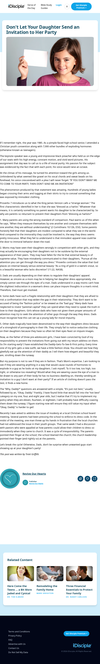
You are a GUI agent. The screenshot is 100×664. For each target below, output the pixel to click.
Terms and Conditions (19, 631)
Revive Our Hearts (36, 484)
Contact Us (13, 648)
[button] (67, 6)
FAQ (10, 639)
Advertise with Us (17, 644)
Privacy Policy (15, 635)
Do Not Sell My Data (18, 652)
